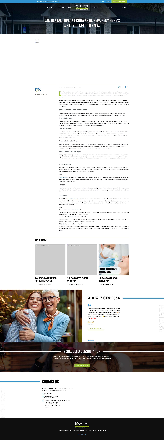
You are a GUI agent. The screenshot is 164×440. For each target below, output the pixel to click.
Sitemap (104, 430)
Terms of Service (97, 430)
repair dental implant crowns (74, 199)
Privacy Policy (88, 430)
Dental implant (62, 177)
